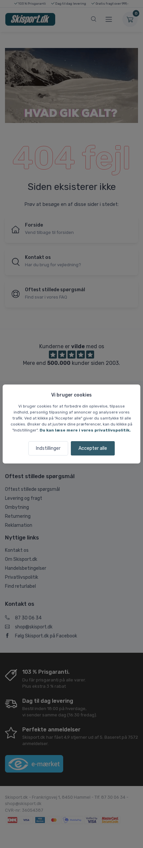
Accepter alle (92, 448)
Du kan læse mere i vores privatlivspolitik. (85, 430)
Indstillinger (48, 448)
